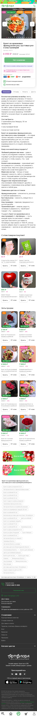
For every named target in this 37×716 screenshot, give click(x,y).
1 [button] (6, 37)
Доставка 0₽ (6, 326)
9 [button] (22, 37)
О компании (6, 615)
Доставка (5, 599)
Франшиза (4, 637)
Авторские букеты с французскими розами (16, 489)
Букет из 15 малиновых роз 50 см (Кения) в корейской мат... (9, 405)
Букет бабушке (26, 532)
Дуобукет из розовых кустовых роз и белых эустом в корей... (25, 336)
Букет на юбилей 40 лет (10, 498)
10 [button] (24, 37)
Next (32, 24)
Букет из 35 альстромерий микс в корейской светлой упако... (9, 371)
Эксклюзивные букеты (10, 550)
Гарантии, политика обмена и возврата (14, 626)
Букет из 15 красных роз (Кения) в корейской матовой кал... (8, 336)
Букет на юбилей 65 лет (10, 518)
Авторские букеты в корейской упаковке (15, 506)
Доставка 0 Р (11, 12)
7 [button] (18, 37)
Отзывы (16, 92)
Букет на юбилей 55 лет (10, 535)
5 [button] (14, 37)
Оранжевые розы (26, 527)
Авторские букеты (8, 573)
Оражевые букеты (8, 541)
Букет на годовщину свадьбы (12, 521)
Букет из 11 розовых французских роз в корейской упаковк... (7, 440)
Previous (4, 24)
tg (24, 674)
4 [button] (12, 37)
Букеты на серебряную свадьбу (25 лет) (15, 509)
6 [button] (16, 37)
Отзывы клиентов (7, 620)
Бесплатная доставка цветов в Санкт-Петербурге (18, 515)
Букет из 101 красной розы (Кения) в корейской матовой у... (27, 440)
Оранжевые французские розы (12, 504)
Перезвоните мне (18, 590)
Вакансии (4, 632)
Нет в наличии (19, 60)
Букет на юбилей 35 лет (10, 495)
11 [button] (26, 37)
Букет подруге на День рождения (13, 501)
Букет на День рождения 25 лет (12, 486)
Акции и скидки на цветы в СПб (12, 570)
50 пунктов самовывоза (9, 609)
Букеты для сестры (9, 555)
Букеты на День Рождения (11, 532)
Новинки (5, 558)
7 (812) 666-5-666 (13, 585)
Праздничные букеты (18, 558)
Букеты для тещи (23, 555)
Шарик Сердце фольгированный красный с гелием (9, 296)
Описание (6, 92)
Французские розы (21, 561)
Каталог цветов (8, 646)
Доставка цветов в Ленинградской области (16, 547)
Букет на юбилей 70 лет (10, 524)
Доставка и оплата (7, 623)
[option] (16, 23)
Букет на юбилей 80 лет (10, 527)
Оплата (25, 92)
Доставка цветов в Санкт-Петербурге (14, 567)
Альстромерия (7, 561)
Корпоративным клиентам (9, 617)
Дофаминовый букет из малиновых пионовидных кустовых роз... (26, 405)
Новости (4, 635)
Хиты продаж (7, 564)
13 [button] (30, 37)
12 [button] (28, 37)
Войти (3, 640)
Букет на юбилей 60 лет (10, 512)
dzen (20, 674)
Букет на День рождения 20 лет (12, 529)
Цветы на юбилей (26, 518)
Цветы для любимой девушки (12, 552)
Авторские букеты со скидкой (12, 538)
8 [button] (20, 37)
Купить (5, 266)
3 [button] (10, 37)
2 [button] (8, 37)
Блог (2, 629)
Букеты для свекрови (26, 550)
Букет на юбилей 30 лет (10, 492)
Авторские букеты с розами (11, 544)
